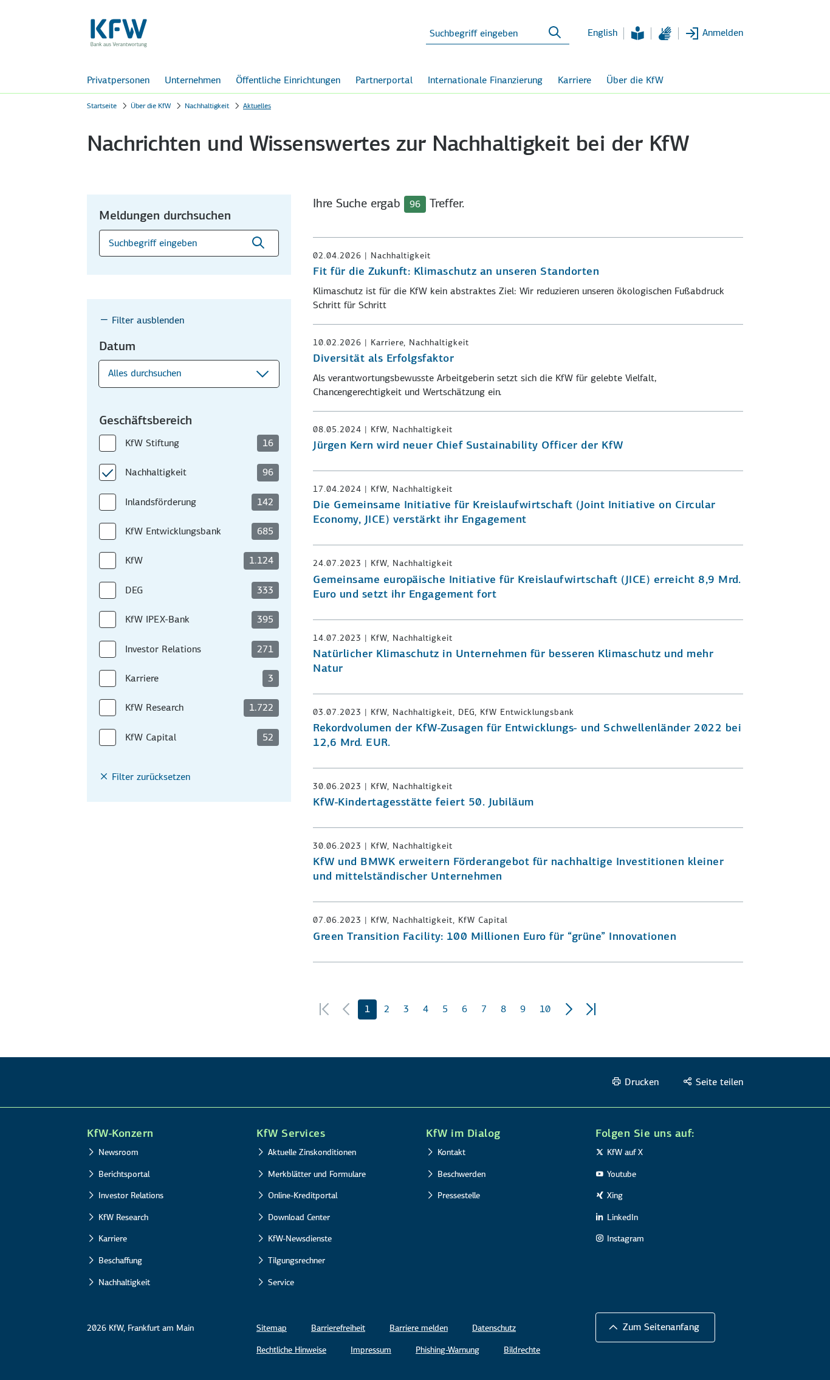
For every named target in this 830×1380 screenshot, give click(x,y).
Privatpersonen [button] (118, 80)
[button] (189, 374)
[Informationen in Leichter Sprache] (637, 33)
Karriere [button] (574, 80)
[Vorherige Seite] (346, 1010)
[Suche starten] (555, 33)
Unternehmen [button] (193, 80)
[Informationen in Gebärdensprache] (664, 33)
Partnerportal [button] (384, 80)
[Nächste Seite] (569, 1010)
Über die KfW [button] (635, 80)
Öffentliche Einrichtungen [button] (288, 80)
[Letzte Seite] (591, 1010)
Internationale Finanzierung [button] (485, 80)
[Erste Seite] (324, 1010)
